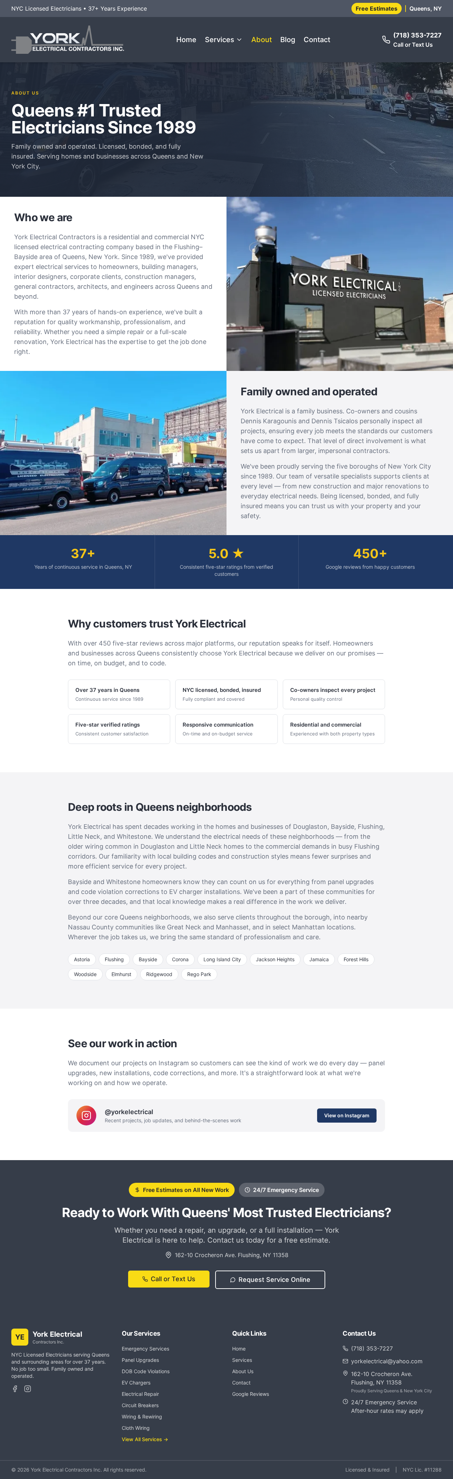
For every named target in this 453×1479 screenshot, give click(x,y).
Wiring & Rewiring (142, 1417)
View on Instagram (346, 1115)
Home (186, 39)
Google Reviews (250, 1394)
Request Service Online (274, 1279)
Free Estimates (376, 8)
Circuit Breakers (140, 1405)
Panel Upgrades (140, 1360)
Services (219, 39)
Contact (317, 39)
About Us (242, 1371)
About (261, 39)
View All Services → (145, 1439)
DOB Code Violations (146, 1371)
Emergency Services (145, 1349)
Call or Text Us (173, 1279)
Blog (287, 39)
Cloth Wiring (136, 1428)
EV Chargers (136, 1383)
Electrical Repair (140, 1394)
